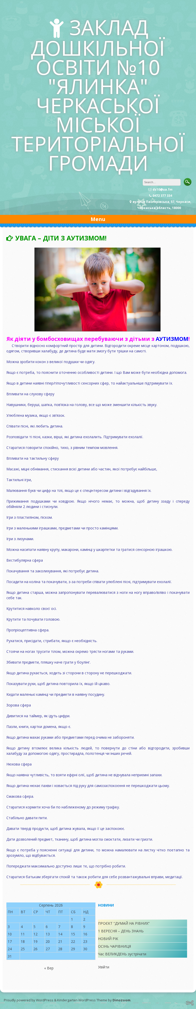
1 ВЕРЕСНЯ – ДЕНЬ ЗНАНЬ (121, 931)
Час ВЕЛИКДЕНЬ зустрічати (122, 954)
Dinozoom (121, 1000)
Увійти (103, 967)
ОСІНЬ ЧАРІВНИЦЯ (114, 946)
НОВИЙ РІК (108, 938)
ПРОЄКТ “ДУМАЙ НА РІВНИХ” (124, 923)
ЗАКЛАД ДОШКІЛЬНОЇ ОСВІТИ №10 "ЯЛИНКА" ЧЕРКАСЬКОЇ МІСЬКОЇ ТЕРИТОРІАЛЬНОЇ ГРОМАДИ (98, 95)
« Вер (49, 968)
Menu (98, 219)
